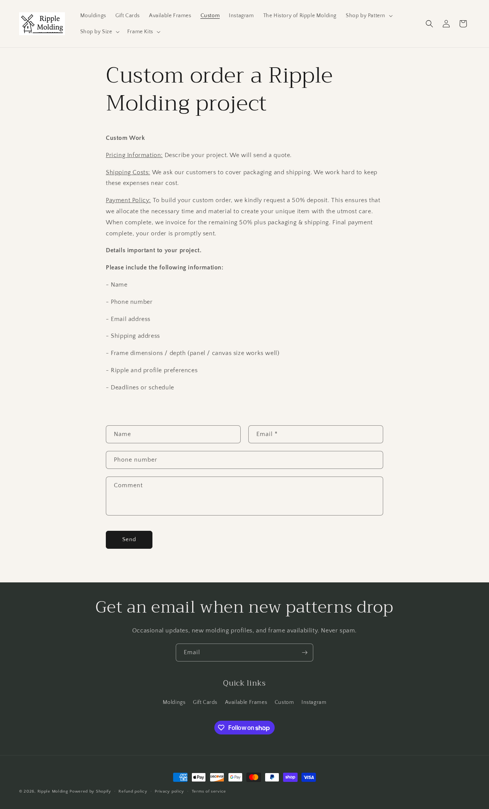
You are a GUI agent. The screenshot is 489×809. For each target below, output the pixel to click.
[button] (368, 16)
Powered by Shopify (90, 791)
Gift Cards (205, 702)
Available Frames (246, 702)
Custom (284, 702)
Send (129, 539)
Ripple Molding (52, 791)
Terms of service (209, 791)
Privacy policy (169, 791)
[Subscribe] (304, 652)
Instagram (313, 702)
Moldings (174, 702)
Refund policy (132, 791)
